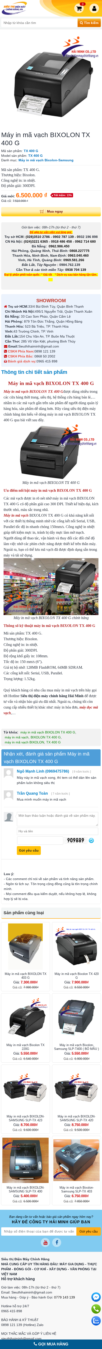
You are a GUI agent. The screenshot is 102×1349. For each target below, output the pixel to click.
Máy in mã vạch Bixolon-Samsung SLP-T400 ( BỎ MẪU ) (76, 1047)
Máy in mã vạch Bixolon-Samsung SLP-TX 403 (77, 1189)
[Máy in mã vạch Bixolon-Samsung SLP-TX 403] (76, 1160)
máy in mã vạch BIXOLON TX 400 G (47, 732)
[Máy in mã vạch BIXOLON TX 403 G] (25, 946)
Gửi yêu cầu (88, 1231)
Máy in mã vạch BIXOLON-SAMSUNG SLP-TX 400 (25, 1189)
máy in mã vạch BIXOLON (24, 742)
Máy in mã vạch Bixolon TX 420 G (77, 975)
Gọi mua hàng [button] (52, 1344)
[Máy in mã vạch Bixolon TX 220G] (25, 1018)
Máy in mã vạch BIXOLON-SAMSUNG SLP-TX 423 (25, 1118)
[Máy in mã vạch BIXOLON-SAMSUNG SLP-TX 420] (76, 1089)
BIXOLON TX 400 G (46, 737)
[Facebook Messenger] (96, 1297)
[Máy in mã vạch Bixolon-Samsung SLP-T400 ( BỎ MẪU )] (76, 1018)
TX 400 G (53, 742)
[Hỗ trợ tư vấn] (96, 1309)
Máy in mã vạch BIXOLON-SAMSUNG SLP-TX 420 (76, 1118)
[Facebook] (56, 1242)
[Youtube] (45, 1242)
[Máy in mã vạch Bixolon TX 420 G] (76, 946)
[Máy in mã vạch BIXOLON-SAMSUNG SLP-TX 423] (25, 1089)
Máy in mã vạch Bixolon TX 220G (25, 1047)
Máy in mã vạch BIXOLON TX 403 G (25, 975)
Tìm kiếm (90, 23)
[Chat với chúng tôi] (96, 1321)
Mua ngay (55, 211)
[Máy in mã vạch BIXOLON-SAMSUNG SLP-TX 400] (25, 1160)
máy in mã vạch (16, 737)
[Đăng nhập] (95, 8)
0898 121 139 (44, 351)
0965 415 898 (47, 361)
